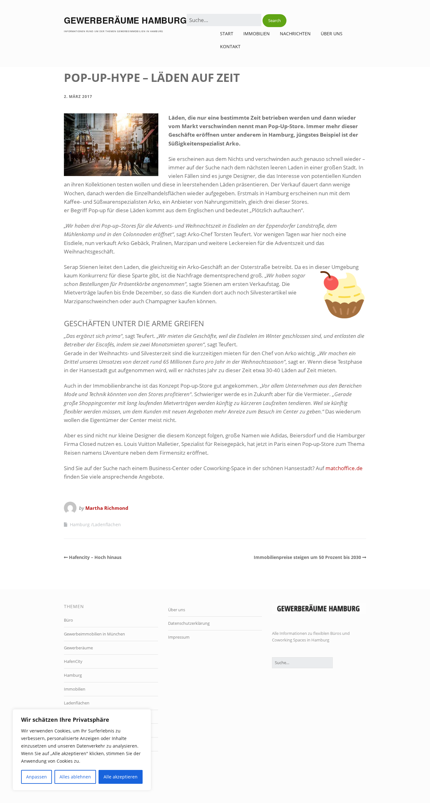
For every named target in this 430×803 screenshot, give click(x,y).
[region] (82, 749)
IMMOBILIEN (256, 34)
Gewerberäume (78, 648)
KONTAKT (230, 46)
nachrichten (295, 34)
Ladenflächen (107, 524)
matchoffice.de (344, 468)
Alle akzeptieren (121, 777)
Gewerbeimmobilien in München (94, 634)
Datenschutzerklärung (189, 623)
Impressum (179, 637)
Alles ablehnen (75, 777)
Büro (68, 620)
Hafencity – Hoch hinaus (95, 557)
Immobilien (74, 689)
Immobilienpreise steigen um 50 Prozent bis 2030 (307, 557)
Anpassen (36, 777)
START (226, 34)
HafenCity (73, 661)
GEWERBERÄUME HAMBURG (125, 20)
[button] (274, 20)
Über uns (331, 34)
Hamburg (80, 524)
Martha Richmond (106, 508)
